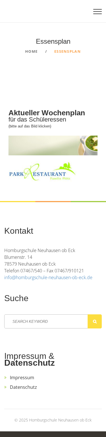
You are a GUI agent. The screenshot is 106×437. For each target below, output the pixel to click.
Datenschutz (23, 387)
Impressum (22, 377)
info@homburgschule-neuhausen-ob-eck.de (48, 277)
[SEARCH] (95, 321)
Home (31, 51)
